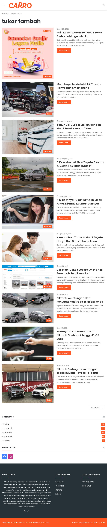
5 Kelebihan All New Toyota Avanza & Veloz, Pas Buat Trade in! (80, 164)
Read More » (64, 50)
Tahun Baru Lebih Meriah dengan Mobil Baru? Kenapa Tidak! (79, 126)
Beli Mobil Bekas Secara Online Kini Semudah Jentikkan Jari (80, 271)
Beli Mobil (8, 432)
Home (6, 13)
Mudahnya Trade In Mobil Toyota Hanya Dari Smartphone (79, 86)
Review (7, 441)
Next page (94, 407)
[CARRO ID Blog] (20, 5)
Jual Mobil (8, 436)
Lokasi (58, 494)
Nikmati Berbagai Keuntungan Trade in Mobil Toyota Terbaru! (77, 371)
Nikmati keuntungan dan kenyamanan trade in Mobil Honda (80, 300)
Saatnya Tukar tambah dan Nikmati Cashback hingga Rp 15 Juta (78, 335)
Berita (6, 424)
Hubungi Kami (88, 482)
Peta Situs (86, 486)
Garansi (58, 490)
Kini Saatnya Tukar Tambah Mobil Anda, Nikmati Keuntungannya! (79, 201)
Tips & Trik (8, 428)
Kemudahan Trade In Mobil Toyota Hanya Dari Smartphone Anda (80, 239)
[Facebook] (25, 511)
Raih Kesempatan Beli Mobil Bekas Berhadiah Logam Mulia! (80, 34)
